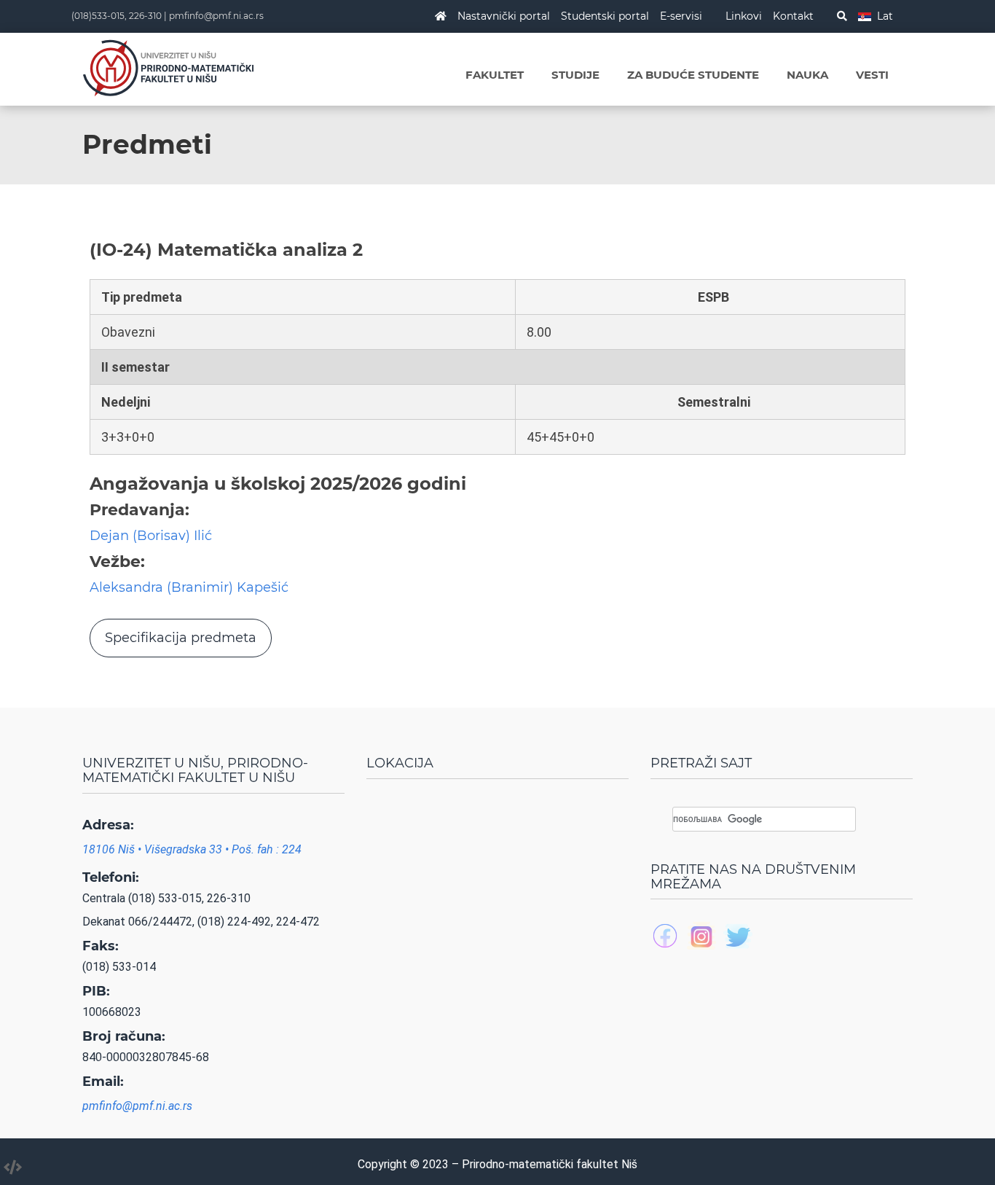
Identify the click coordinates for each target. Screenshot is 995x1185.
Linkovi (743, 16)
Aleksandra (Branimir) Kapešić (189, 587)
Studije (575, 75)
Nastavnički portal (503, 16)
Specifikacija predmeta (180, 638)
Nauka (807, 75)
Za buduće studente (693, 75)
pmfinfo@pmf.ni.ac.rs (216, 15)
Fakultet (494, 75)
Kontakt (793, 16)
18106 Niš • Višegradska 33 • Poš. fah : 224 (192, 849)
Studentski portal (605, 16)
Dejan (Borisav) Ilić (151, 536)
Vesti (872, 75)
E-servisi (681, 16)
